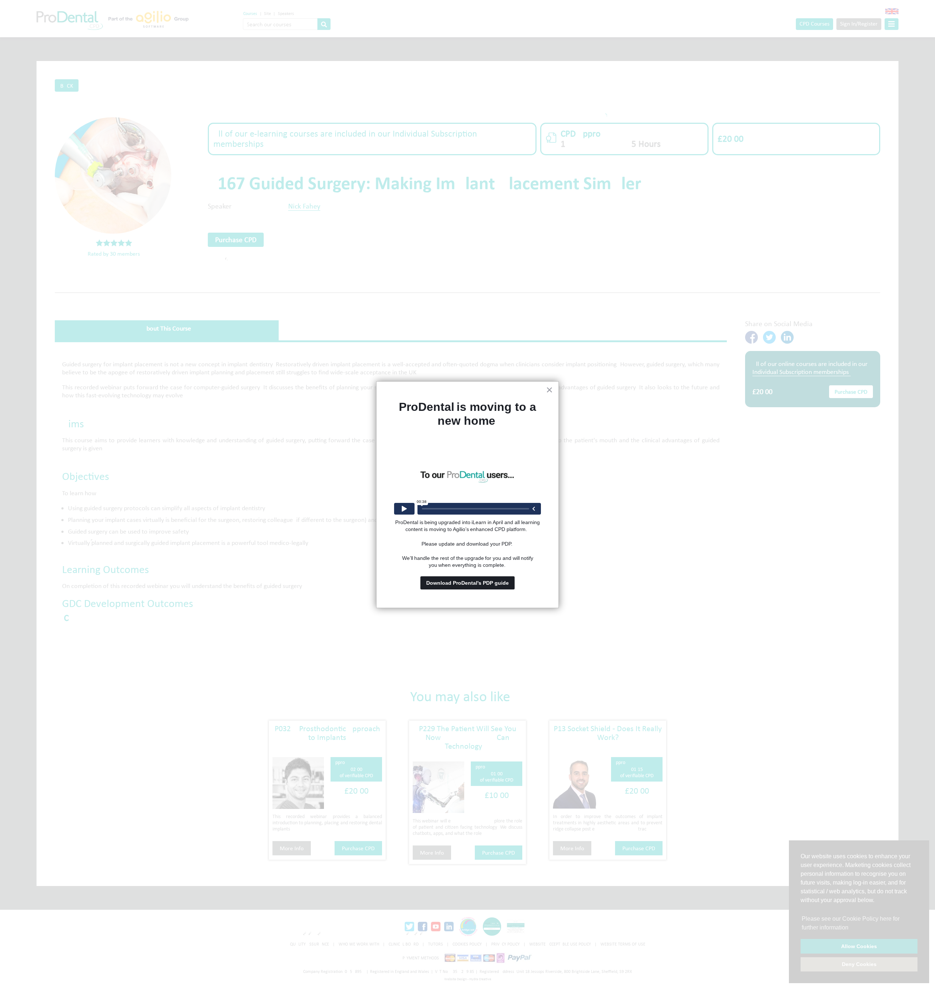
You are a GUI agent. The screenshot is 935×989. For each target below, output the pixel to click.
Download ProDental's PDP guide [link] (467, 583)
